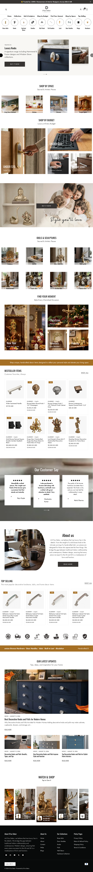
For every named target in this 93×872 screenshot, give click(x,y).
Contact (42, 844)
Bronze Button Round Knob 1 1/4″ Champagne (36, 404)
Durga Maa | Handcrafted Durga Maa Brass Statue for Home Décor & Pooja (35, 441)
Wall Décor (60, 851)
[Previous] (6, 802)
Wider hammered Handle (14, 403)
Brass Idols (60, 838)
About (42, 841)
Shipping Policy (79, 844)
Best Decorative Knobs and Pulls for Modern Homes (25, 719)
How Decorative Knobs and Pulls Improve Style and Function (45, 755)
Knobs (59, 844)
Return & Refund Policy (81, 841)
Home (42, 838)
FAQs (42, 848)
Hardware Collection (63, 854)
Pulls (58, 848)
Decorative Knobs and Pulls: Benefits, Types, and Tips (16, 755)
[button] (6, 9)
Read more (8, 729)
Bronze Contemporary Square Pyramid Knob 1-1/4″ (77, 404)
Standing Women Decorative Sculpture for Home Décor (77, 440)
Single (36, 401)
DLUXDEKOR (9, 401)
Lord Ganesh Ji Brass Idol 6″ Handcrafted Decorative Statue (56, 441)
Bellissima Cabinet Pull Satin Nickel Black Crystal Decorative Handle (34, 615)
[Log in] (81, 9)
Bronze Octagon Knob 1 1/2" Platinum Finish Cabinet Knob (56, 405)
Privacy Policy (78, 838)
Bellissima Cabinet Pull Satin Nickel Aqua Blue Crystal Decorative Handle (11, 615)
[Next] (86, 802)
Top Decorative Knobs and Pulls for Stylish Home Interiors (74, 755)
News (6, 716)
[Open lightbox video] (46, 804)
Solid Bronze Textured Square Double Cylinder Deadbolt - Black (15, 441)
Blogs (42, 851)
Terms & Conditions (80, 848)
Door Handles (61, 841)
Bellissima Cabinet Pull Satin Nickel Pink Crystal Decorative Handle (57, 615)
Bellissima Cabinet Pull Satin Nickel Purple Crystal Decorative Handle (81, 615)
